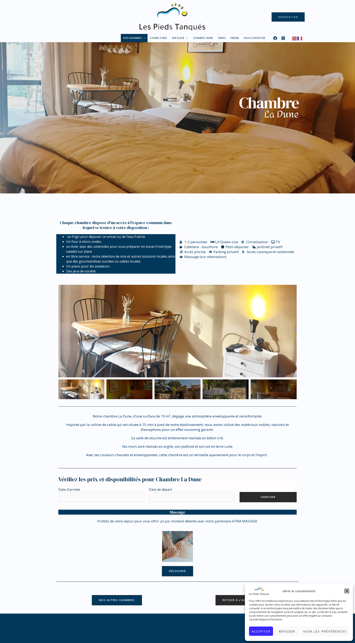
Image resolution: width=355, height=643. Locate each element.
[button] (347, 591)
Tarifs (222, 38)
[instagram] (283, 38)
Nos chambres (132, 38)
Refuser (287, 631)
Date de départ (160, 489)
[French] (300, 38)
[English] (294, 38)
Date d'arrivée (69, 489)
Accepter (261, 631)
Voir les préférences (325, 631)
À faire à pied (158, 38)
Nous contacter (254, 38)
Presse (235, 38)
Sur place (178, 38)
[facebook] (275, 38)
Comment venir (203, 38)
